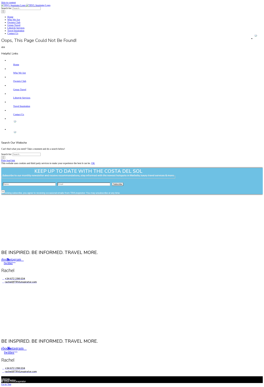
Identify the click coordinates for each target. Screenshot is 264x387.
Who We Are (19, 73)
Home (16, 64)
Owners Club (19, 81)
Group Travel (19, 89)
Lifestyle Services (21, 97)
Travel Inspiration (21, 106)
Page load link (8, 160)
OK (93, 163)
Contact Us (18, 114)
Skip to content (8, 2)
